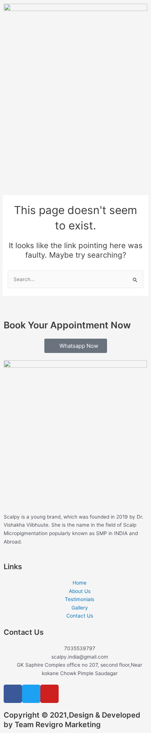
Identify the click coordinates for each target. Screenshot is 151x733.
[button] (75, 164)
